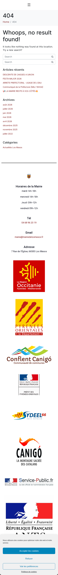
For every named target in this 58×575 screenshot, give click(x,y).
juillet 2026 (8, 109)
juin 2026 (7, 113)
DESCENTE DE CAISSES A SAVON (18, 74)
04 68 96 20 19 (29, 222)
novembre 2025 (10, 129)
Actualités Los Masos (12, 147)
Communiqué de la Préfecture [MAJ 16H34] (23, 87)
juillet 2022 (8, 133)
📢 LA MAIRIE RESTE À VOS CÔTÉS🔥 (20, 91)
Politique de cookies (29, 572)
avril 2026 (7, 121)
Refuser (29, 558)
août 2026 (7, 104)
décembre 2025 (10, 125)
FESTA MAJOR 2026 (12, 78)
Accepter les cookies (29, 551)
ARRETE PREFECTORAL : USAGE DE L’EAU (22, 83)
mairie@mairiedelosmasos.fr (29, 237)
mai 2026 (7, 117)
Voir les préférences (29, 566)
